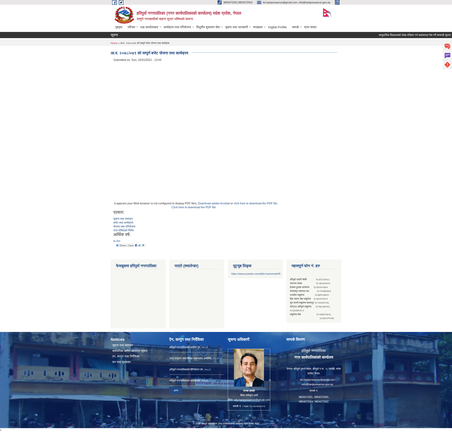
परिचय (131, 27)
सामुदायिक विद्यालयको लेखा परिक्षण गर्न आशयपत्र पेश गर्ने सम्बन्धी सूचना (402, 35)
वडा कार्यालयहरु (149, 27)
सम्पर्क (295, 27)
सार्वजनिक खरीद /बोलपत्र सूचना (129, 351)
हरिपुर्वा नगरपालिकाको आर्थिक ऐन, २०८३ (188, 347)
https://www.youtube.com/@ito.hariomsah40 (255, 273)
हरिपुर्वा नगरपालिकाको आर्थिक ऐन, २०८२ (188, 380)
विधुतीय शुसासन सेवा (208, 27)
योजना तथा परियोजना (124, 226)
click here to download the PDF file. (256, 203)
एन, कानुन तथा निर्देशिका (125, 356)
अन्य (176, 390)
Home (114, 43)
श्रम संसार (310, 27)
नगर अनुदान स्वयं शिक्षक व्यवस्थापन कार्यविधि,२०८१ (193, 358)
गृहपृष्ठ (118, 27)
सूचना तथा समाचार (123, 218)
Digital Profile (277, 27)
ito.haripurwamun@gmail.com (317, 379)
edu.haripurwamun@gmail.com (252, 399)
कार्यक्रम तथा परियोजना (177, 27)
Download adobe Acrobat (214, 203)
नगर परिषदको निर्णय (123, 230)
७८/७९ (116, 240)
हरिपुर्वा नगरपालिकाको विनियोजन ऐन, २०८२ (189, 369)
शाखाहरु (258, 27)
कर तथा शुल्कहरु (121, 362)
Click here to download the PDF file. (193, 207)
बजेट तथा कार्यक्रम (123, 222)
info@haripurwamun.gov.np (317, 384)
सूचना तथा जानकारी (236, 27)
